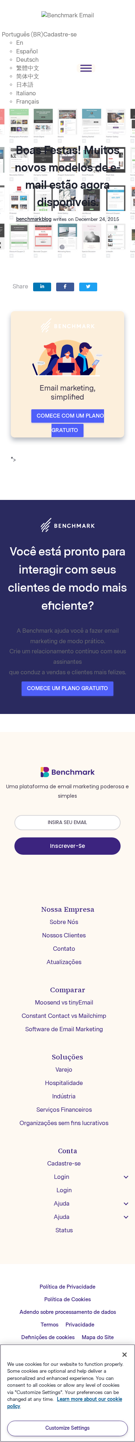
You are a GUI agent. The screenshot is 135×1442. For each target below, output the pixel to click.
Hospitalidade (64, 1083)
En (19, 42)
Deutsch (27, 59)
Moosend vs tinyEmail (64, 1002)
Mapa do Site (98, 1337)
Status (64, 1230)
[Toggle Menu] (86, 68)
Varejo (63, 1069)
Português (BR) (22, 34)
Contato (64, 948)
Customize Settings (67, 1428)
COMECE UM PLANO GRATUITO (67, 688)
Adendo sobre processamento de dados (67, 1312)
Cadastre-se (60, 34)
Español (27, 51)
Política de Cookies (67, 1300)
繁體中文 (27, 68)
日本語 (24, 84)
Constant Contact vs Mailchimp (64, 1015)
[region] (67, 1393)
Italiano (26, 93)
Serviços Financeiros (64, 1109)
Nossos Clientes (64, 935)
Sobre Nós (64, 922)
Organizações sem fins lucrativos (63, 1123)
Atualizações (63, 962)
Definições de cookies (48, 1337)
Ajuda (61, 1203)
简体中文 (27, 76)
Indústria (64, 1096)
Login (61, 1176)
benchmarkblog (33, 219)
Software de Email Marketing (64, 1029)
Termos (49, 1325)
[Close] (124, 1355)
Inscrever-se (67, 846)
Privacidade (80, 1325)
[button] (126, 1177)
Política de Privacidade (67, 1287)
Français (27, 101)
